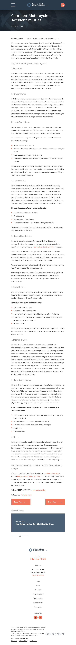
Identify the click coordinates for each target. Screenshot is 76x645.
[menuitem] (14, 641)
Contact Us (38, 607)
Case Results (38, 603)
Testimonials (38, 598)
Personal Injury (26, 495)
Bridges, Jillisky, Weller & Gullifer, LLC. (30, 476)
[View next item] (25, 536)
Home (38, 585)
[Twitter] (40, 617)
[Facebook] (36, 617)
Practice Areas (38, 594)
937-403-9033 (38, 559)
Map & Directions (38, 575)
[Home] (37, 5)
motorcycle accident (52, 473)
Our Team (38, 590)
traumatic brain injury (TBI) (43, 247)
